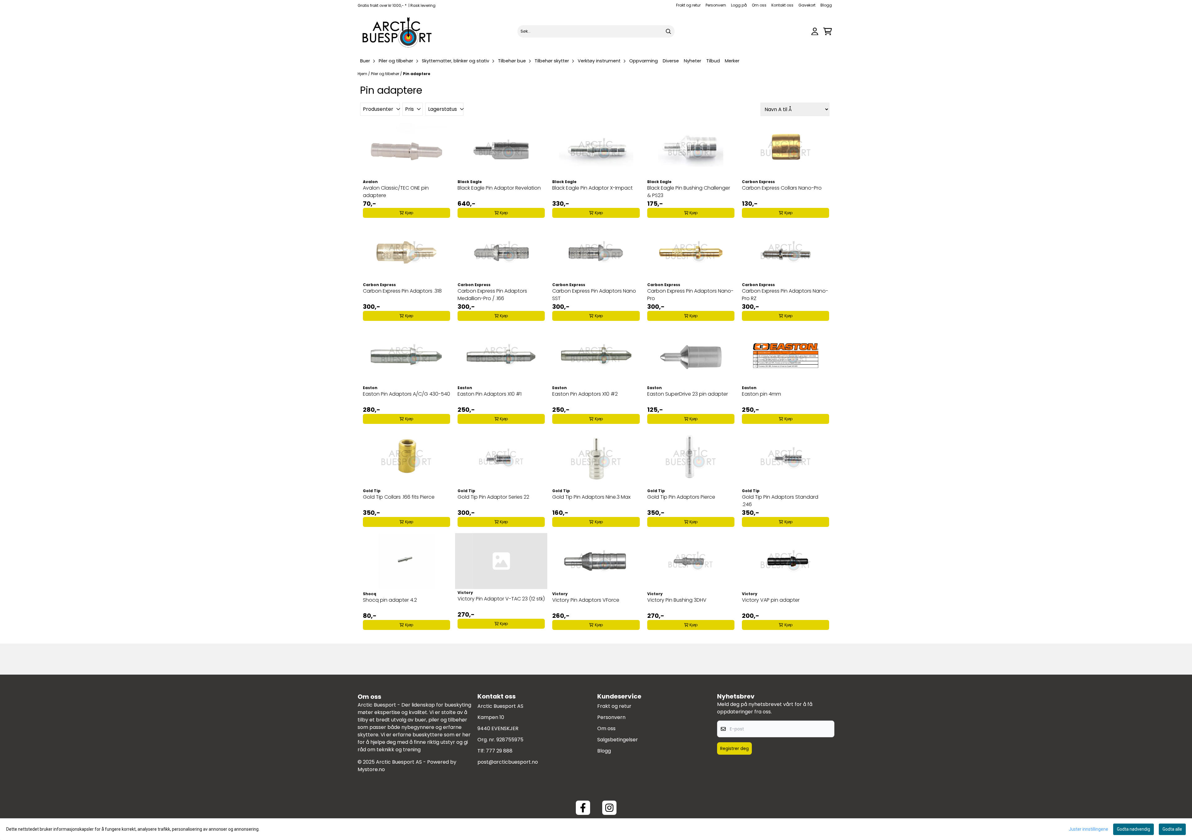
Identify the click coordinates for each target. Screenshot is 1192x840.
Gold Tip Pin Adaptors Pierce (681, 497)
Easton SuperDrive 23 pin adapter (687, 394)
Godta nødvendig (1133, 829)
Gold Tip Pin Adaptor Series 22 (493, 497)
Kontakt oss (782, 5)
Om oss (759, 5)
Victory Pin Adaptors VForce (585, 600)
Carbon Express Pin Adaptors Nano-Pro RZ (785, 294)
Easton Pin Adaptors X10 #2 (585, 394)
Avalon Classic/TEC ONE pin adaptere (396, 191)
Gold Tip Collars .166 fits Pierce (399, 497)
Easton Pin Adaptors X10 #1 (490, 394)
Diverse (671, 61)
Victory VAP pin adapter (771, 600)
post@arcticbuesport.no (507, 762)
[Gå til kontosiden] (815, 31)
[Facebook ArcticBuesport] (583, 808)
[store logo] (397, 31)
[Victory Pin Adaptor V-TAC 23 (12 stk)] (501, 561)
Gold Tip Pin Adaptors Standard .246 (780, 500)
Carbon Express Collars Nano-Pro (782, 187)
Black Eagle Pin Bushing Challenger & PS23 (688, 191)
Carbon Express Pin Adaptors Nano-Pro (690, 294)
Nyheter (692, 61)
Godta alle (1172, 829)
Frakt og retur (688, 5)
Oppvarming (643, 61)
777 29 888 (499, 750)
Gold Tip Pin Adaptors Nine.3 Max (591, 497)
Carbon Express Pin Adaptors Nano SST (594, 294)
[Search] (668, 31)
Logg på (739, 5)
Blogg (826, 5)
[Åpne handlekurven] (827, 31)
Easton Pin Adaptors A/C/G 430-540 (406, 394)
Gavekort (806, 5)
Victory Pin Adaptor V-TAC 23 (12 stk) (501, 598)
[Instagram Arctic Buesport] (609, 808)
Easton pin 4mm (761, 394)
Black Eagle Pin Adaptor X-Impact (592, 187)
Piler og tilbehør (385, 73)
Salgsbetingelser (617, 739)
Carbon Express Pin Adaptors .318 (402, 290)
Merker (732, 61)
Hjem (363, 73)
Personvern (716, 5)
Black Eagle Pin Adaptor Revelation (499, 187)
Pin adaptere (416, 73)
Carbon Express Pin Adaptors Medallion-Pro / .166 (492, 294)
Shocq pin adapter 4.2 (390, 600)
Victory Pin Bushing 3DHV (677, 600)
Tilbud (713, 61)
